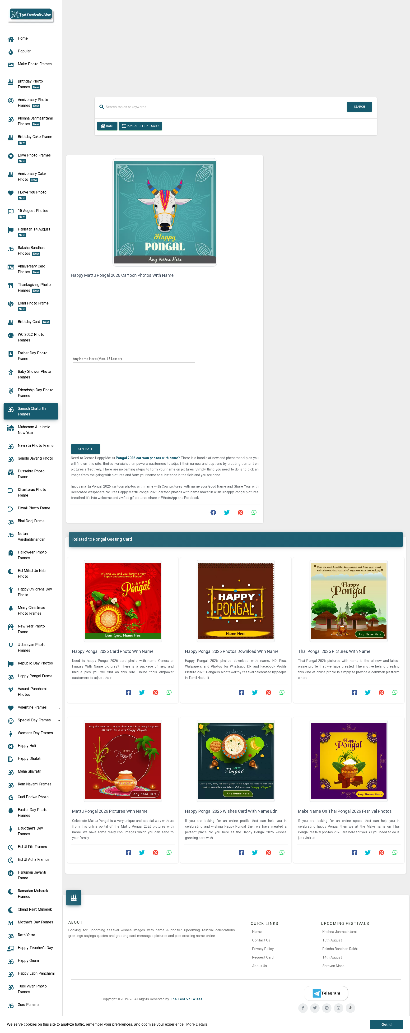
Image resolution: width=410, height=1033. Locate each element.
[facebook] (303, 1008)
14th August (332, 957)
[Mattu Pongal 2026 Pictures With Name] (122, 761)
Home (109, 126)
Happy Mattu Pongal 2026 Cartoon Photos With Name (122, 275)
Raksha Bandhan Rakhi (340, 949)
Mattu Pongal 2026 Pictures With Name (110, 811)
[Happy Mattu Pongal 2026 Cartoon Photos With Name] (164, 212)
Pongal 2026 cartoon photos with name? (148, 458)
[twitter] (315, 1008)
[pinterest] (326, 1008)
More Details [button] (197, 1024)
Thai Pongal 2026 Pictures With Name (334, 651)
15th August (332, 940)
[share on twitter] (227, 513)
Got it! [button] (387, 1024)
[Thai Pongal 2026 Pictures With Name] (348, 601)
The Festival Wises (186, 999)
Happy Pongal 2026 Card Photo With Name (113, 651)
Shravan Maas (333, 966)
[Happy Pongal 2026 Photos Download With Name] (235, 601)
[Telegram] (326, 993)
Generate (85, 449)
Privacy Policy (263, 949)
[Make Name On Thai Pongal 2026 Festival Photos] (348, 761)
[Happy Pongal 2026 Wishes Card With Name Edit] (235, 761)
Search (359, 106)
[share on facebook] (213, 513)
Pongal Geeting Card (142, 126)
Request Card (263, 957)
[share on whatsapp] (254, 513)
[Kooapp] (350, 1008)
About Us (259, 966)
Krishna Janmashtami (339, 932)
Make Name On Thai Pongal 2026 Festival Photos (345, 811)
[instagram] (338, 1008)
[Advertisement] (235, 45)
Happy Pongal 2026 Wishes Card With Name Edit (231, 811)
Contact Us (261, 940)
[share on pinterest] (240, 513)
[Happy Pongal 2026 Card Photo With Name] (122, 601)
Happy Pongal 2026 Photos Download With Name (232, 651)
